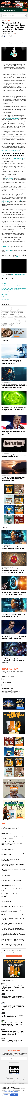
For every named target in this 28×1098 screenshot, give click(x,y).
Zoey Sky (8, 453)
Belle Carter (9, 475)
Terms (11, 1078)
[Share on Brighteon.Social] (2, 36)
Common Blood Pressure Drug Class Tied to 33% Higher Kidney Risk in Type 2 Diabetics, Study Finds (13, 940)
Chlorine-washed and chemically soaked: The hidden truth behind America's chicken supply (12, 905)
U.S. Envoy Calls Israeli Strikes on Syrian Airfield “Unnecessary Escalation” (12, 848)
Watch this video (17, 256)
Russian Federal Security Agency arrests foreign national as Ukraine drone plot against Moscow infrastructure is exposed (12, 843)
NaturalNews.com (5, 299)
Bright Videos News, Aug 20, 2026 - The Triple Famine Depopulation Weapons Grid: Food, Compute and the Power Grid (13, 1033)
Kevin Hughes (9, 33)
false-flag (24, 41)
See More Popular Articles (14, 955)
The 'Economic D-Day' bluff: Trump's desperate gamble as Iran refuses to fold (12, 884)
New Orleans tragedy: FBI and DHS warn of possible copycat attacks (13, 455)
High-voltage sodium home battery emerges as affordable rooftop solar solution (12, 910)
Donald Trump (15, 41)
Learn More (6, 1094)
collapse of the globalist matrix (13, 118)
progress (12, 43)
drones (20, 41)
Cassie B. (9, 358)
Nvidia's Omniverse (9, 178)
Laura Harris (9, 429)
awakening (12, 39)
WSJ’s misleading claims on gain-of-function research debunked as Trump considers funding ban (12, 362)
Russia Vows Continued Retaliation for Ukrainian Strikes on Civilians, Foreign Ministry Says (12, 879)
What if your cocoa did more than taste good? (12, 914)
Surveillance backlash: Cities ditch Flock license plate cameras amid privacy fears (12, 951)
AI (4, 39)
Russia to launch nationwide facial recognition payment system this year (12, 547)
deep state (18, 40)
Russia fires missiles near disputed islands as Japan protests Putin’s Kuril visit (13, 853)
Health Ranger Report (7, 980)
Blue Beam (23, 39)
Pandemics (7, 43)
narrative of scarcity (5, 246)
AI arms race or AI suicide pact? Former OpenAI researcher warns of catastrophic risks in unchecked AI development (14, 385)
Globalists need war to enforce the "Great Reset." (11, 285)
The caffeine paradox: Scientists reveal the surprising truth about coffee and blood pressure (12, 929)
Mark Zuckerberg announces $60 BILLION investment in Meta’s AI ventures (13, 637)
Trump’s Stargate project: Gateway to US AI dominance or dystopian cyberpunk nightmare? (13, 660)
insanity (15, 42)
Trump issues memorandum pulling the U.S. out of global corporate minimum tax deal (13, 433)
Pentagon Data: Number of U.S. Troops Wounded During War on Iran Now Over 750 (12, 827)
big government (18, 39)
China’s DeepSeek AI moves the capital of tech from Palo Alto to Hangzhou (13, 593)
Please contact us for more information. (9, 692)
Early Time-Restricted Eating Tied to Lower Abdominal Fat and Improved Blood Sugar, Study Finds (12, 946)
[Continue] (25, 1058)
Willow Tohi (9, 382)
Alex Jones (7, 39)
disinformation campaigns (6, 41)
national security (6, 321)
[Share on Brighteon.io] (5, 36)
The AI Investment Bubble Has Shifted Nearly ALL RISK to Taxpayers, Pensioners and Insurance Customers (13, 1024)
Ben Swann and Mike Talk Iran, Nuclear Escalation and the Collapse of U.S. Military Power (12, 998)
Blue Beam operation (12, 208)
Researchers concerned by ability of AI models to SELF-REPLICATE (13, 615)
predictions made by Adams (19, 158)
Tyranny (9, 44)
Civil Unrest (7, 20)
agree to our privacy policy (11, 1091)
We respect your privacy (14, 1062)
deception (14, 40)
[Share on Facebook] (7, 36)
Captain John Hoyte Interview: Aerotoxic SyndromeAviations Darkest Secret (12, 1041)
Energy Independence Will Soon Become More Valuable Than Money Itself (13, 1016)
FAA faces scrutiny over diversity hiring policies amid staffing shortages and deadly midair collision (13, 478)
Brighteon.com (4, 294)
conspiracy (3, 40)
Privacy (8, 1078)
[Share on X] (9, 36)
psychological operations (19, 43)
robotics (6, 44)
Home (2, 20)
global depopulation (5, 42)
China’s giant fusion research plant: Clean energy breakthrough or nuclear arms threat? (13, 409)
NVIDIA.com (4, 296)
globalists (12, 42)
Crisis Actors (8, 40)
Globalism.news (8, 250)
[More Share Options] (11, 36)
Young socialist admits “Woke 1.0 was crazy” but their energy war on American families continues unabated (12, 895)
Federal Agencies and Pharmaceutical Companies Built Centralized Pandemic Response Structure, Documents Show (12, 859)
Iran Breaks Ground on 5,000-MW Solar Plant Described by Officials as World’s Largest (11, 924)
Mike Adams (20, 42)
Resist (2, 44)
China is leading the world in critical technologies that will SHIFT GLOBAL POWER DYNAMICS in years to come (12, 570)
